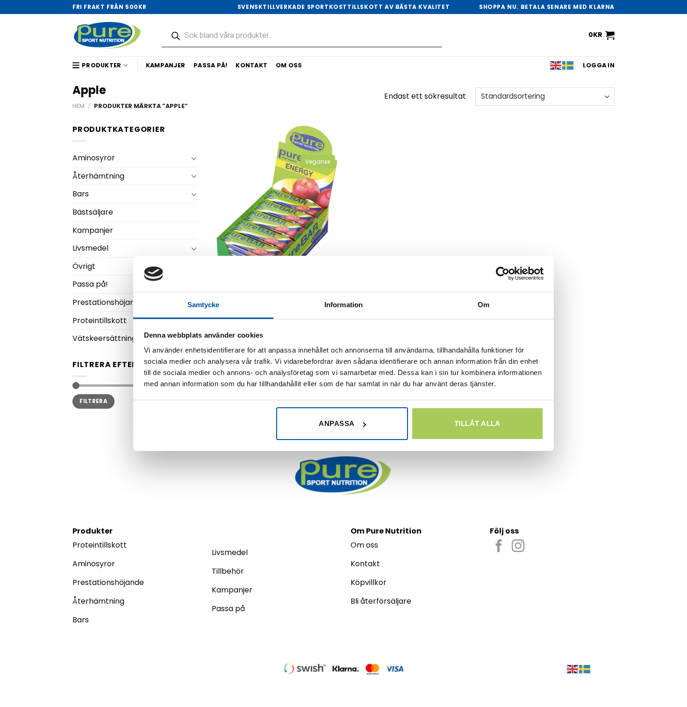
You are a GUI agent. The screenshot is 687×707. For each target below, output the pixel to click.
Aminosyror (93, 157)
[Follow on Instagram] (518, 547)
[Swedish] (568, 65)
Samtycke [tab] (203, 305)
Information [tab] (343, 305)
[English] (556, 65)
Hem (78, 106)
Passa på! (210, 65)
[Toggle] (194, 158)
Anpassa (336, 423)
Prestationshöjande (108, 302)
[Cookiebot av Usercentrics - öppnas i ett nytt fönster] (503, 274)
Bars (80, 193)
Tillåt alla (477, 423)
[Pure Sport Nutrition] (107, 35)
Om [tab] (483, 305)
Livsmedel (90, 248)
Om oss (289, 65)
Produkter (101, 65)
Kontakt (251, 65)
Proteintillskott (99, 320)
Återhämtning (98, 176)
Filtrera (93, 401)
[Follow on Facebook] (499, 547)
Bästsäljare (92, 212)
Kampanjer (165, 65)
